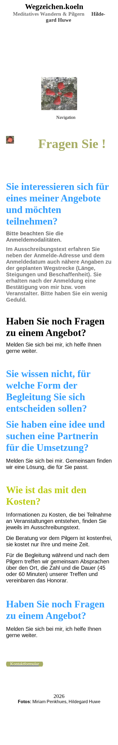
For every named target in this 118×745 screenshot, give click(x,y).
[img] (59, 38)
